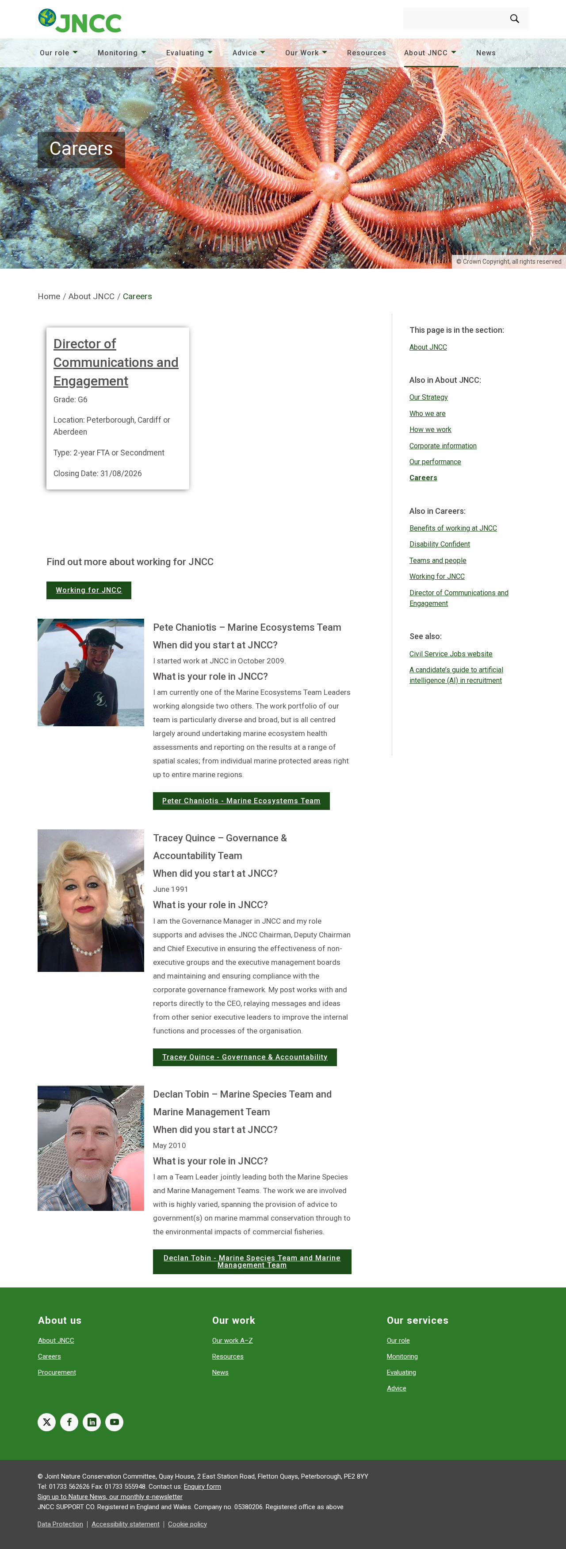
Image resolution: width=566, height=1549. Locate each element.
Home (49, 296)
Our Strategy (428, 397)
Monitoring (118, 53)
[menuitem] (60, 53)
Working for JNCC (89, 590)
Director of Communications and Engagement (116, 362)
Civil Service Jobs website (451, 654)
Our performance (435, 462)
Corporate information (443, 446)
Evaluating (185, 53)
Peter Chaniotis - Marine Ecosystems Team (241, 801)
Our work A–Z (232, 1341)
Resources (366, 53)
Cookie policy (187, 1524)
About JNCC (426, 53)
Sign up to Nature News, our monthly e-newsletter (110, 1497)
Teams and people (438, 560)
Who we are (427, 413)
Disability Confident (439, 544)
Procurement (57, 1372)
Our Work (302, 53)
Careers (423, 478)
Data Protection (60, 1524)
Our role (54, 53)
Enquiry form (202, 1487)
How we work (430, 429)
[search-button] (514, 19)
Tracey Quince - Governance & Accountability (245, 1057)
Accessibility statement (126, 1524)
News (486, 53)
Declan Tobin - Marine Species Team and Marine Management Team (252, 1261)
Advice (245, 53)
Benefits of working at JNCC (453, 528)
